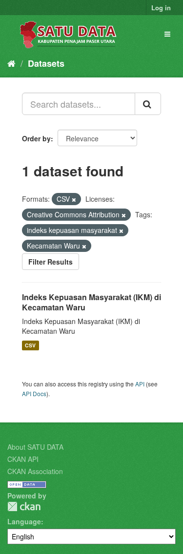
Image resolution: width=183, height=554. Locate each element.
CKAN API (23, 459)
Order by (36, 138)
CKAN (24, 506)
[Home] (11, 63)
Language (24, 521)
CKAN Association (35, 471)
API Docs (34, 393)
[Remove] (74, 199)
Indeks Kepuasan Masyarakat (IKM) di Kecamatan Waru (91, 302)
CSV (30, 345)
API (139, 384)
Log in (161, 7)
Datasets (46, 63)
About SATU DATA (35, 447)
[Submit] (148, 104)
